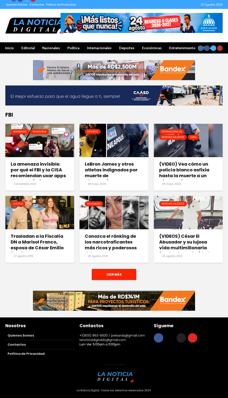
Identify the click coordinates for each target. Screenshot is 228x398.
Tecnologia (39, 131)
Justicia (18, 203)
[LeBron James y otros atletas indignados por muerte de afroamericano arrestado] (113, 140)
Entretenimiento (182, 48)
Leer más (114, 274)
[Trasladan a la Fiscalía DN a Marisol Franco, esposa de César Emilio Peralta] (39, 212)
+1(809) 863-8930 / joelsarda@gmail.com (112, 335)
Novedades (19, 131)
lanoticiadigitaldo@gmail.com (102, 340)
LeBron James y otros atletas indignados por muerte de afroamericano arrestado (111, 175)
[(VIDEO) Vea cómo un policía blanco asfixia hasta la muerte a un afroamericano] (188, 140)
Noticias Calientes (173, 137)
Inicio (9, 48)
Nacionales (51, 48)
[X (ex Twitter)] (181, 338)
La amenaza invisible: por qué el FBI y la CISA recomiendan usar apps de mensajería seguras (38, 172)
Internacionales (99, 48)
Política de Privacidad (61, 4)
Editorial (28, 48)
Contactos (36, 4)
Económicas (152, 48)
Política (73, 48)
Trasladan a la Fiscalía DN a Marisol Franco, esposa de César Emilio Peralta (37, 244)
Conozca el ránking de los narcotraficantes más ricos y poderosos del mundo (111, 244)
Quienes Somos (16, 4)
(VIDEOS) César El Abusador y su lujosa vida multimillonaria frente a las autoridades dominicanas (187, 247)
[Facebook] (158, 338)
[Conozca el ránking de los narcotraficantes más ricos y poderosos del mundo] (113, 212)
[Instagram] (170, 338)
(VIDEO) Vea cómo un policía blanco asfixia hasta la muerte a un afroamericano (184, 172)
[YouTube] (192, 338)
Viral (193, 137)
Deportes (126, 48)
